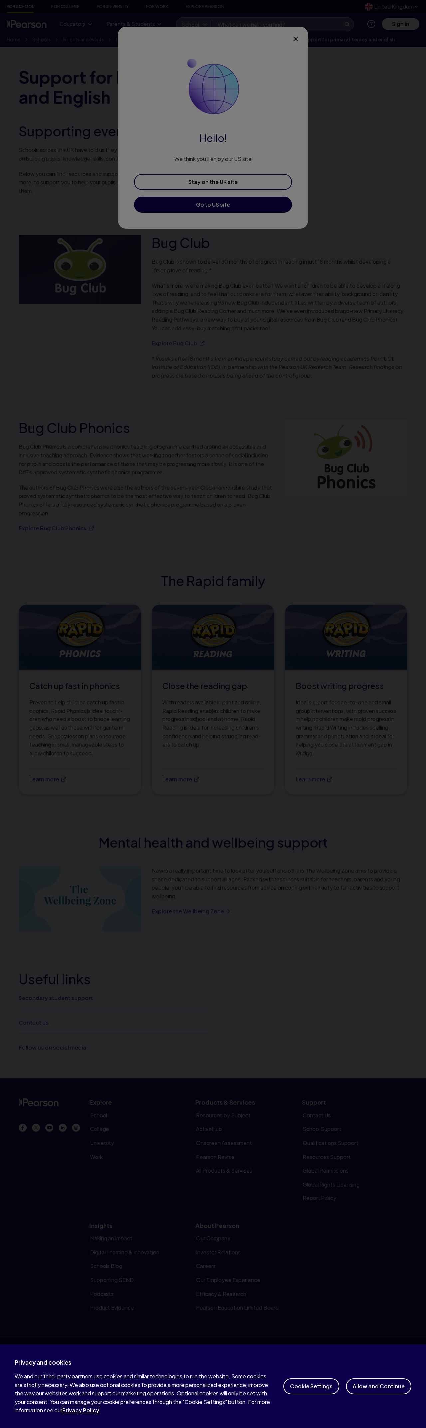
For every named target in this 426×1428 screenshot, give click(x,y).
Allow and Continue (379, 1386)
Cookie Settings (311, 1386)
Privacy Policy (80, 1410)
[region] (213, 1386)
